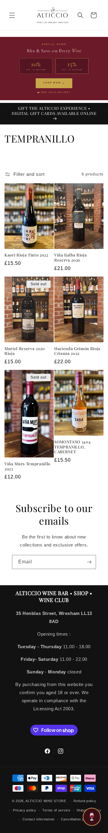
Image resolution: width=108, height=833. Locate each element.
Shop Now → (54, 83)
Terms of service (56, 810)
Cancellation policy (76, 819)
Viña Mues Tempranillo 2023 (27, 466)
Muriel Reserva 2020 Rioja (24, 351)
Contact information (38, 819)
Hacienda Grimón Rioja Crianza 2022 (77, 351)
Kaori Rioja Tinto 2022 (26, 255)
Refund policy (85, 801)
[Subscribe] (89, 562)
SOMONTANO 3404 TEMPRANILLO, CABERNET (72, 446)
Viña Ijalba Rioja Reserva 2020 (70, 257)
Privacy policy (24, 810)
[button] (12, 15)
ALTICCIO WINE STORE (46, 801)
